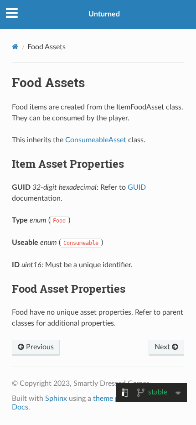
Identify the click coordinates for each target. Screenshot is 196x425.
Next (163, 347)
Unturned (104, 14)
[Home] (15, 47)
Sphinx (56, 398)
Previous (39, 347)
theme (103, 398)
